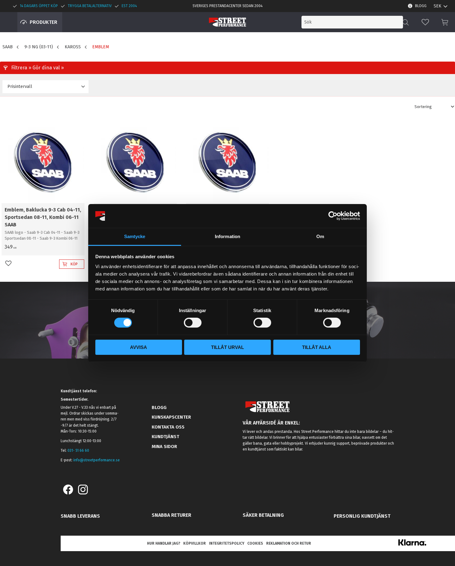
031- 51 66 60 (78, 450)
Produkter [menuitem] (43, 22)
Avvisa (138, 347)
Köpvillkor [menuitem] (194, 543)
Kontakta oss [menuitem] (168, 427)
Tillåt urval (227, 347)
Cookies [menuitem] (255, 543)
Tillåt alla (316, 347)
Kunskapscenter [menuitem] (171, 417)
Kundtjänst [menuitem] (165, 436)
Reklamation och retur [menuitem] (288, 543)
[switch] (193, 323)
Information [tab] (227, 236)
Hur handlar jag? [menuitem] (163, 543)
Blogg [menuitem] (421, 6)
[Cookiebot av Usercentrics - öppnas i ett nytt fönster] (333, 215)
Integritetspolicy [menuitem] (226, 543)
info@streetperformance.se (96, 460)
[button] (425, 22)
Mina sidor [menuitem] (164, 446)
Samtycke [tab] (134, 236)
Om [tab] (320, 236)
